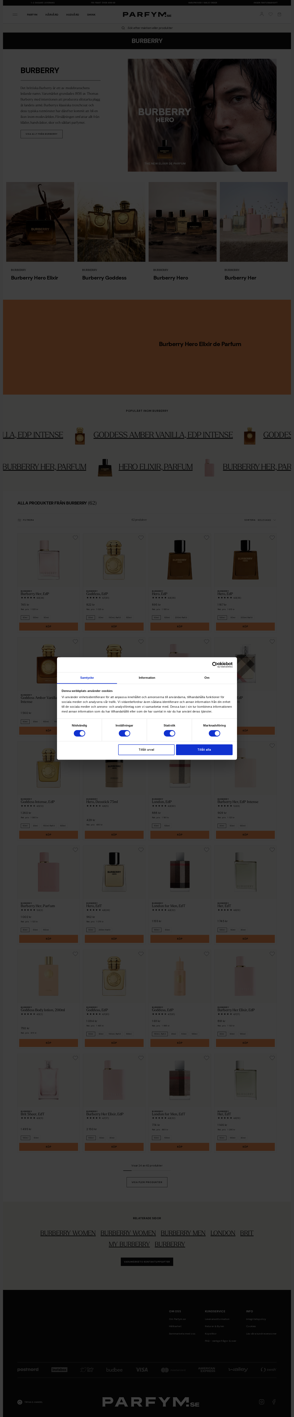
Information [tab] (147, 677)
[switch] (124, 733)
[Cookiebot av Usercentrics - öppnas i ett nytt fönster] (215, 665)
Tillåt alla (204, 750)
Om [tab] (206, 677)
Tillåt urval (146, 750)
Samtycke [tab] (87, 677)
